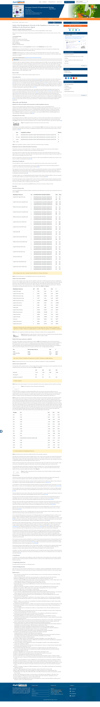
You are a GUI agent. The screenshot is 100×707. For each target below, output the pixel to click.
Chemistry (67, 86)
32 (48, 482)
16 (36, 92)
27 (30, 158)
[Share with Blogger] (76, 78)
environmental (15, 526)
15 (50, 90)
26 (19, 129)
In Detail (61, 19)
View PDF (51, 22)
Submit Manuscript (69, 2)
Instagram (73, 693)
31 (47, 176)
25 (18, 129)
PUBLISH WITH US (35, 693)
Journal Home (16, 19)
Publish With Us (51, 2)
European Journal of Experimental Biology (33, 57)
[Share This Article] (69, 30)
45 (37, 543)
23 (14, 98)
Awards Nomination (75, 22)
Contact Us (59, 2)
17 (37, 92)
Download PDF (58, 22)
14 (16, 93)
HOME (33, 689)
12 (35, 87)
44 (36, 543)
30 (38, 166)
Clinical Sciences (68, 88)
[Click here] (75, 44)
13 (49, 90)
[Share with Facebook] (66, 78)
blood (41, 526)
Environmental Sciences (69, 91)
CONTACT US (34, 695)
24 (61, 120)
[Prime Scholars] (18, 2)
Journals (44, 2)
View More (83, 65)
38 (14, 519)
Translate (84, 2)
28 (31, 158)
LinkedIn (73, 696)
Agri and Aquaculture (69, 84)
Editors (50, 19)
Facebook (73, 689)
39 (47, 525)
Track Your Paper (68, 72)
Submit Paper (67, 71)
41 (33, 541)
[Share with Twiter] (68, 78)
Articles (28, 19)
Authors (40, 19)
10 (45, 83)
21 (32, 113)
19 (32, 541)
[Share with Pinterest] (74, 78)
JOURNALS (33, 691)
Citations (72, 19)
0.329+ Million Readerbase (76, 25)
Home (40, 2)
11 (34, 87)
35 (13, 519)
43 (34, 541)
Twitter (73, 691)
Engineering (67, 89)
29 (37, 166)
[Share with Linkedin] (71, 78)
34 (52, 499)
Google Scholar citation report (70, 33)
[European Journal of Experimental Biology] (18, 11)
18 (13, 98)
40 (50, 526)
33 (60, 486)
